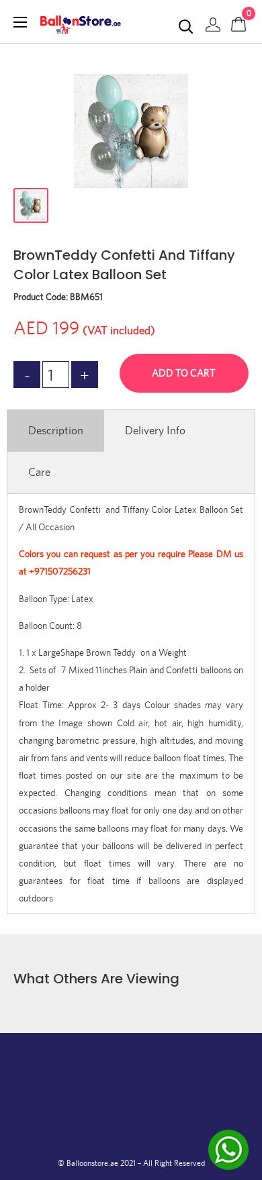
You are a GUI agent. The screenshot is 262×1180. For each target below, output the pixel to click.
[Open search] (186, 26)
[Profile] (213, 21)
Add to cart (184, 373)
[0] (239, 21)
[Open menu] (20, 22)
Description (55, 430)
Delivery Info (155, 430)
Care (39, 472)
